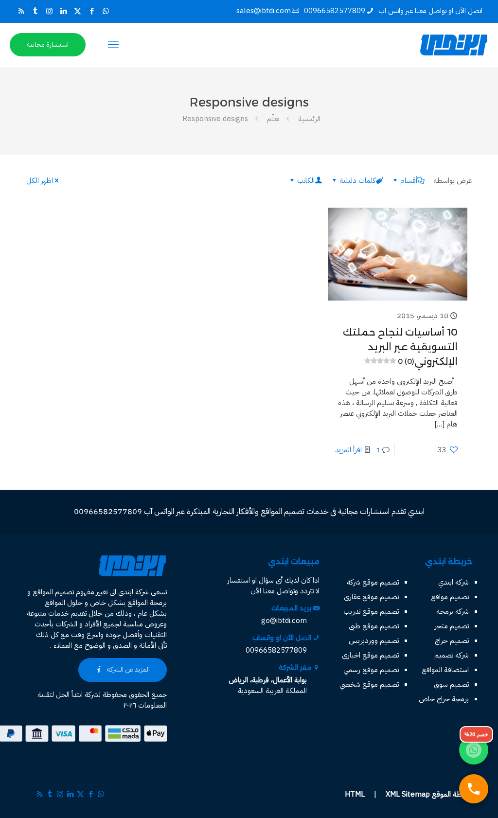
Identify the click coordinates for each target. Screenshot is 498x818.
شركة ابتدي (453, 582)
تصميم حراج (452, 640)
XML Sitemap (408, 794)
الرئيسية (309, 118)
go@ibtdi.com (284, 620)
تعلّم (273, 118)
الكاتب (306, 180)
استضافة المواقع (445, 669)
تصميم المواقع (53, 592)
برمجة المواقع (147, 602)
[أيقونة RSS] (21, 11)
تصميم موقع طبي (374, 626)
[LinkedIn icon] (63, 11)
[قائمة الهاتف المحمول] (113, 44)
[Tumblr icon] (35, 11)
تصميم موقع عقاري (371, 596)
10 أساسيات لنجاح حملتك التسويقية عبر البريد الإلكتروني (400, 346)
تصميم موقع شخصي (369, 684)
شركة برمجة (452, 611)
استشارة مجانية (48, 44)
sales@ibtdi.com (263, 10)
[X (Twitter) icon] (77, 11)
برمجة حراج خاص (444, 699)
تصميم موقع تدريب (371, 611)
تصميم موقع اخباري (370, 655)
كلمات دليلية (357, 180)
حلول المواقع (64, 602)
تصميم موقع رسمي (371, 669)
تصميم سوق (451, 684)
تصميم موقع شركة (373, 582)
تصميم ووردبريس (374, 640)
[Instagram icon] (49, 11)
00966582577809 (334, 10)
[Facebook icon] (91, 11)
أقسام (408, 180)
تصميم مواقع (450, 596)
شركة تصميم (451, 655)
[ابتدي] (453, 45)
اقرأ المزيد (348, 450)
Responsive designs (215, 118)
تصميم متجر (451, 626)
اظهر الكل (39, 180)
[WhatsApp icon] (105, 11)
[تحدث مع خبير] (473, 788)
